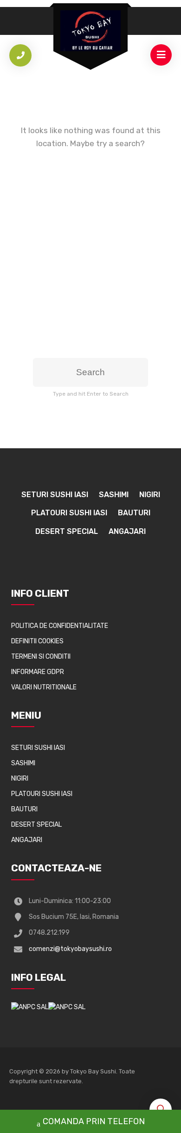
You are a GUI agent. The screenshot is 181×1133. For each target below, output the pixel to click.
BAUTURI (134, 512)
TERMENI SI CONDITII (41, 657)
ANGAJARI (127, 531)
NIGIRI (149, 494)
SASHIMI (114, 494)
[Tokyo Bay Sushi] (90, 30)
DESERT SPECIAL (66, 531)
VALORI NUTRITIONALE (44, 687)
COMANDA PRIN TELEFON (94, 1121)
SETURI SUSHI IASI (54, 494)
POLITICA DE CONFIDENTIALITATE (59, 626)
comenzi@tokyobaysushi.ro (70, 949)
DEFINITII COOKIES (37, 641)
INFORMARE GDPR (37, 672)
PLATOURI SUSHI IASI (69, 512)
